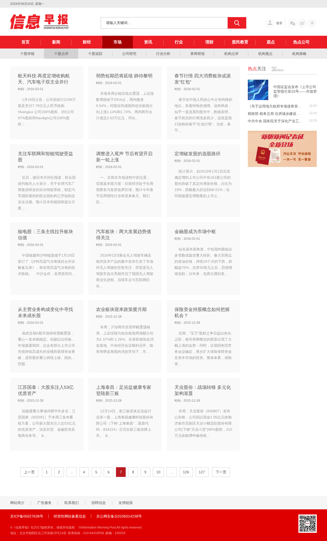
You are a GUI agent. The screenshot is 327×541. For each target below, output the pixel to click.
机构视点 (265, 54)
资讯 (148, 42)
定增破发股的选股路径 (197, 153)
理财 (209, 42)
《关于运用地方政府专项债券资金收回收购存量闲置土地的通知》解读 (275, 106)
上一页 (29, 472)
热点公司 (301, 42)
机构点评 (231, 54)
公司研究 (129, 54)
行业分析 (163, 54)
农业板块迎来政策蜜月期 (121, 309)
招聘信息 (98, 503)
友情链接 (126, 503)
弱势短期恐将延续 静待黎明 (124, 75)
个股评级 (27, 54)
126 (186, 472)
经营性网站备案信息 (70, 516)
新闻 (56, 42)
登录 (279, 23)
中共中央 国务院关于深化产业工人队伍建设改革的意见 (275, 121)
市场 (117, 42)
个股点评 (61, 54)
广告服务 (44, 503)
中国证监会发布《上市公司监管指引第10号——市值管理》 (295, 91)
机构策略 (299, 54)
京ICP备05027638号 (26, 516)
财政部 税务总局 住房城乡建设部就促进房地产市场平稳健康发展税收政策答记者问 (275, 114)
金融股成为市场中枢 (195, 231)
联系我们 (71, 503)
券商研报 (197, 54)
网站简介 (17, 503)
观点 (271, 42)
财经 (87, 42)
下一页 (221, 472)
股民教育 (240, 42)
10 (158, 472)
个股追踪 (95, 54)
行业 (179, 42)
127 (202, 472)
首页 (25, 42)
